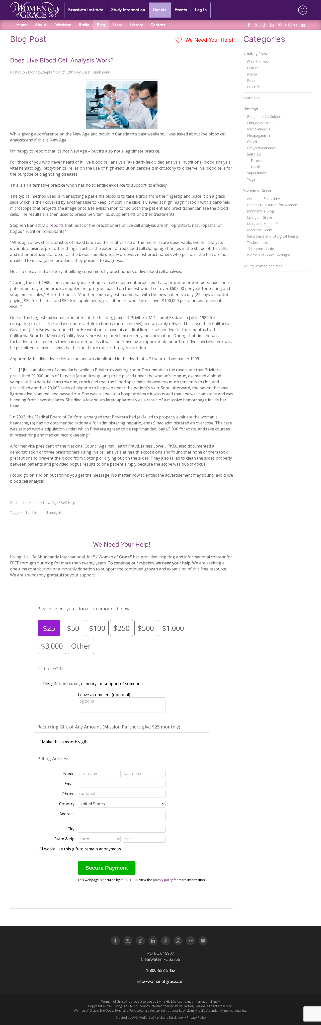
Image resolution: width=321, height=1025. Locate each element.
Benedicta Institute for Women (272, 204)
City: (71, 829)
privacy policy (163, 879)
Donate (160, 10)
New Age (50, 502)
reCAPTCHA (129, 879)
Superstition (256, 173)
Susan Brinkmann (96, 72)
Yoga (251, 179)
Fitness (256, 160)
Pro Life (253, 86)
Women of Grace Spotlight (268, 255)
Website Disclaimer (170, 1017)
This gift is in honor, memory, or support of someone (92, 683)
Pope (251, 80)
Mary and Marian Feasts (266, 223)
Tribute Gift (50, 669)
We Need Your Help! (208, 40)
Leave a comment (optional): (104, 694)
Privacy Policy (196, 1017)
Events (181, 10)
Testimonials (257, 242)
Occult (252, 141)
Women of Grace (257, 190)
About (40, 25)
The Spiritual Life (260, 248)
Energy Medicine (260, 122)
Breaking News (255, 53)
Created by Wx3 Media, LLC (134, 1017)
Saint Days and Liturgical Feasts (273, 236)
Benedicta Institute (85, 10)
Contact (157, 25)
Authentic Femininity (263, 198)
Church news (257, 61)
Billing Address (53, 759)
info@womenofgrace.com (161, 981)
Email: (69, 783)
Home (21, 25)
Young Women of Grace (262, 266)
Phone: (68, 793)
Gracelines (251, 97)
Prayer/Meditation (261, 147)
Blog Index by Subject (264, 116)
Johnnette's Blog (260, 211)
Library (136, 25)
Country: (67, 804)
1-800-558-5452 (160, 970)
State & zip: (64, 839)
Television (62, 25)
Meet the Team (259, 230)
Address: (67, 814)
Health (34, 502)
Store (117, 25)
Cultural (253, 67)
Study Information (128, 10)
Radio (84, 25)
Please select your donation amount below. (84, 609)
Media (252, 74)
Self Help (68, 502)
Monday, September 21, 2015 (52, 72)
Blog (101, 25)
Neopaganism (258, 135)
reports (56, 225)
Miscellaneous (258, 129)
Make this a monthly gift (65, 742)
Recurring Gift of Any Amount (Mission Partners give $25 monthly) (108, 727)
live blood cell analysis (44, 512)
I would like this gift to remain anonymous (81, 849)
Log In (201, 10)
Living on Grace (259, 217)
